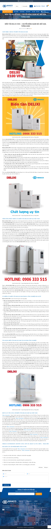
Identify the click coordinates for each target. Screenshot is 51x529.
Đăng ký (43, 6)
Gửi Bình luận (6, 485)
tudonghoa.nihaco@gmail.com (41, 507)
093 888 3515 (46, 12)
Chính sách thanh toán (29, 504)
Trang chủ (20, 503)
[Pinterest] (37, 522)
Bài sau (45, 467)
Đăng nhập (38, 6)
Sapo (33, 527)
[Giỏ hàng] (47, 6)
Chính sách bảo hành (29, 513)
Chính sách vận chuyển (29, 507)
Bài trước (41, 467)
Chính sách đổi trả (29, 510)
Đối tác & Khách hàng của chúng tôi (21, 506)
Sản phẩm (20, 509)
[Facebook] (34, 522)
